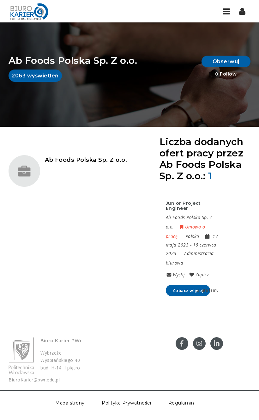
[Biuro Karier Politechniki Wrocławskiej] (29, 11)
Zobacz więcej (188, 290)
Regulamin (181, 403)
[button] (242, 11)
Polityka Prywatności (126, 403)
